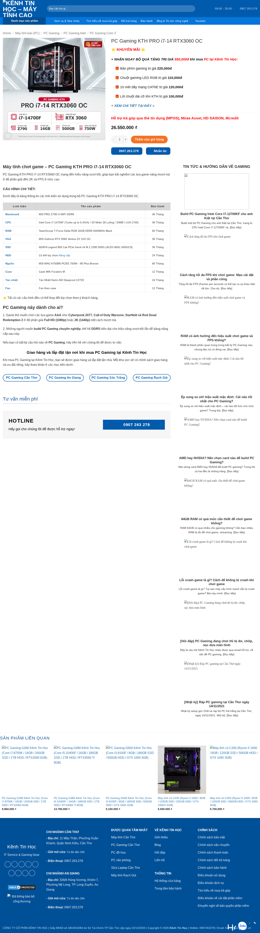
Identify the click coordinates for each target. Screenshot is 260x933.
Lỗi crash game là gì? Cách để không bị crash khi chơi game (216, 582)
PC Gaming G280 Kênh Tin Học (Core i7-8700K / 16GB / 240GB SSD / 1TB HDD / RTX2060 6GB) (25, 802)
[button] (205, 8)
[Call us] (35, 864)
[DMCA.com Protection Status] (21, 887)
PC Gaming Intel (75, 33)
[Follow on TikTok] (21, 864)
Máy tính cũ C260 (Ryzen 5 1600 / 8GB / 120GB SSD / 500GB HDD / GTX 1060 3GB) (234, 802)
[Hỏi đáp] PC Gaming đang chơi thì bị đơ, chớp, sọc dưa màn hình (216, 643)
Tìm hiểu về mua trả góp (101, 20)
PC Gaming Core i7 (103, 33)
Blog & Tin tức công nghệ (172, 20)
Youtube (200, 20)
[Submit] (191, 8)
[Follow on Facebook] (8, 864)
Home (7, 33)
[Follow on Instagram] (14, 864)
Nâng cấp (64, 255)
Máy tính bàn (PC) (27, 33)
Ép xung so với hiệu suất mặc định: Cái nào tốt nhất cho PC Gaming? (216, 399)
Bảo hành (147, 20)
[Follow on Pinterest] (11, 873)
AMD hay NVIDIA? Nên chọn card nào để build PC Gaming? (216, 460)
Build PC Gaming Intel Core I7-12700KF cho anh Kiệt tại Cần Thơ (216, 216)
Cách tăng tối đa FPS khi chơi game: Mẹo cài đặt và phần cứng (217, 277)
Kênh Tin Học (178, 927)
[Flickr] (32, 873)
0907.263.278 (73, 860)
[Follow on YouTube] (25, 873)
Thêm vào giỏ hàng (149, 139)
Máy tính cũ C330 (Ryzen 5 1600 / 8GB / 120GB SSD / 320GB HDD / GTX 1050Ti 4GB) (181, 802)
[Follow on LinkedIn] (18, 873)
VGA (8, 238)
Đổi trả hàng (129, 20)
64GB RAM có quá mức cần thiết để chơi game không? (216, 521)
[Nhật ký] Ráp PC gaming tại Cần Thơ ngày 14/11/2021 (216, 704)
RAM (8, 230)
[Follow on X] (28, 864)
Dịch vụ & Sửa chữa (66, 20)
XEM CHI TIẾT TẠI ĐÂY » (134, 106)
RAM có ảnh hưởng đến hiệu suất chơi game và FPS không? (217, 338)
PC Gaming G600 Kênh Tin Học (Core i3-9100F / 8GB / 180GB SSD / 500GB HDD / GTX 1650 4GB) (129, 802)
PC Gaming (51, 33)
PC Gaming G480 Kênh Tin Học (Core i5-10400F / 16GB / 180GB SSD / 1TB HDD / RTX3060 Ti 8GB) (77, 802)
